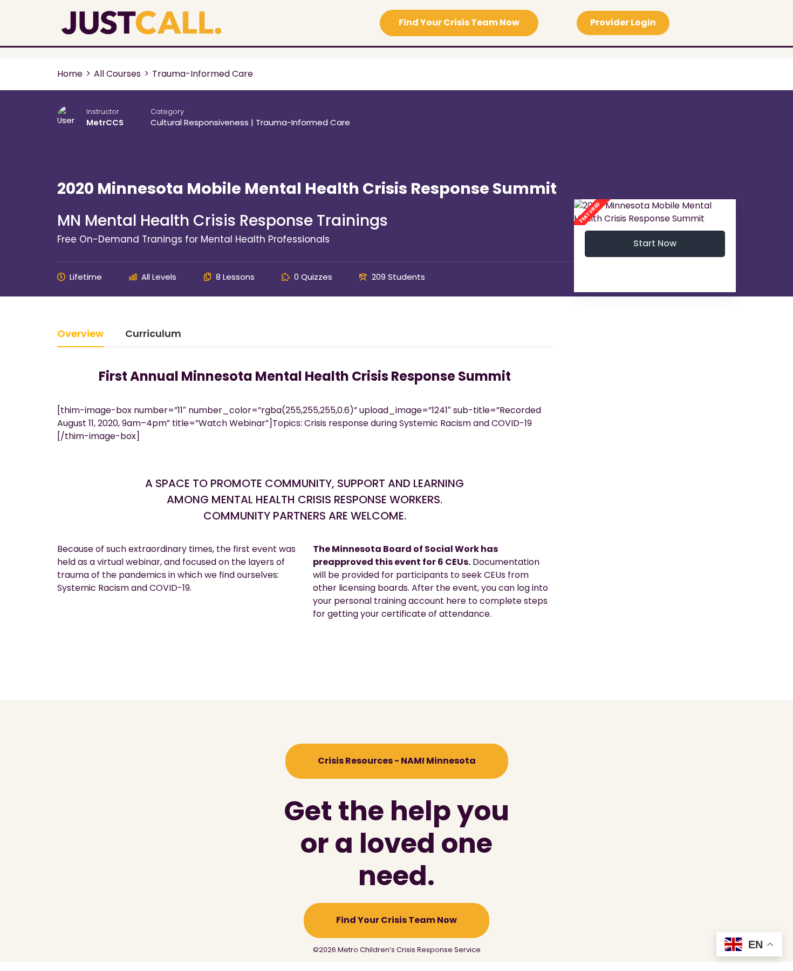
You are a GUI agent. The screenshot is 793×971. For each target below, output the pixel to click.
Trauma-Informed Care (303, 122)
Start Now (654, 243)
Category (167, 111)
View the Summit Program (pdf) (311, 653)
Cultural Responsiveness (200, 122)
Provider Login (623, 22)
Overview (80, 334)
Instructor (102, 111)
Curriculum (153, 334)
